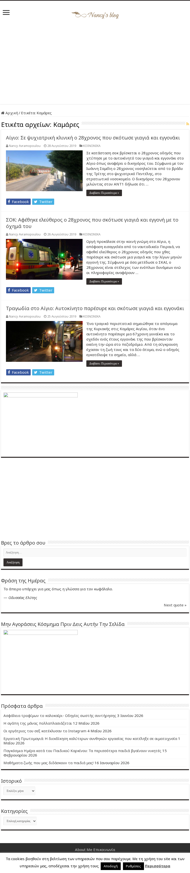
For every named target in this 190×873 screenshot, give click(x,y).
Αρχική (11, 112)
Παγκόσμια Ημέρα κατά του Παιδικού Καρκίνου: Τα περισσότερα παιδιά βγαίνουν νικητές (82, 750)
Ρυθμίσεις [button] (133, 866)
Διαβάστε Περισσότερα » (104, 193)
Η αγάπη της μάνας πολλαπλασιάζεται (37, 723)
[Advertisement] (95, 62)
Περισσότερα (157, 865)
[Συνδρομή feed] (187, 123)
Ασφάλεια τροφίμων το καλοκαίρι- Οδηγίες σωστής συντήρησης (59, 715)
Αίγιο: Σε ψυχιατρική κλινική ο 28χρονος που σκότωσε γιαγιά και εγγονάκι (93, 137)
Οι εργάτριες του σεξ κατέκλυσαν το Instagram (44, 730)
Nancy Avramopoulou (25, 145)
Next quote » (175, 604)
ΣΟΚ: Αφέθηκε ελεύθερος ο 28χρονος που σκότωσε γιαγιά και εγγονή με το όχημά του (92, 223)
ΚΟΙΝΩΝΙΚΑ (91, 145)
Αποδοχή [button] (111, 866)
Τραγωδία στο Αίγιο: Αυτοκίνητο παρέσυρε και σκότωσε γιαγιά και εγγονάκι (95, 308)
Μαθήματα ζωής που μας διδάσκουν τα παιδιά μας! (48, 762)
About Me (83, 849)
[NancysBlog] (95, 14)
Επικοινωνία (104, 849)
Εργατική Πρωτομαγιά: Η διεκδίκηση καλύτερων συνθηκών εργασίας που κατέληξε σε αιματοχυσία (90, 738)
